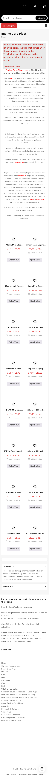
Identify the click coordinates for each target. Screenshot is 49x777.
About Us (5, 706)
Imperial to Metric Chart (12, 700)
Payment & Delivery (10, 709)
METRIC (5, 672)
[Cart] (44, 6)
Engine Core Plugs (28, 769)
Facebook (40, 199)
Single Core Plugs (8, 669)
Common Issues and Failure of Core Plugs (19, 692)
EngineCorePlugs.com (16, 70)
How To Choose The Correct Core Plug (18, 695)
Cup (3, 674)
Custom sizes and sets (11, 666)
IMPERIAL (5, 680)
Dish (3, 677)
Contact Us (6, 712)
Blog (32, 199)
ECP (12, 78)
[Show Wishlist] (25, 7)
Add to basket (14, 253)
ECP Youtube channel (10, 715)
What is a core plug (9, 689)
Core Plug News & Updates (13, 717)
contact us (22, 176)
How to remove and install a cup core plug (19, 697)
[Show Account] (34, 7)
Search (41, 18)
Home (4, 663)
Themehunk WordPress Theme (30, 774)
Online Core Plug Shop (11, 720)
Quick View (14, 260)
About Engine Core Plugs (12, 703)
